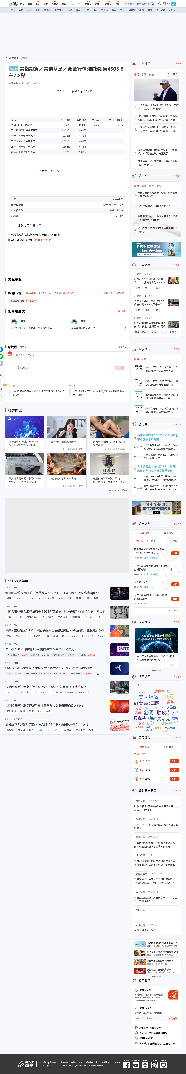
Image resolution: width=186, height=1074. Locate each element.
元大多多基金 (141, 582)
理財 (122, 10)
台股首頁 (108, 292)
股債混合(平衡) (151, 574)
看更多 (121, 311)
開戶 (175, 570)
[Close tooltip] (24, 395)
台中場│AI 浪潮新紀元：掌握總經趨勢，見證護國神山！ (162, 368)
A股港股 (12, 58)
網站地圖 (106, 1062)
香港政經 (24, 58)
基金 (63, 4)
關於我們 (43, 1062)
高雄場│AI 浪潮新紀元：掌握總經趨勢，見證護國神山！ (162, 410)
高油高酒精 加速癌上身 (63, 478)
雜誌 (150, 10)
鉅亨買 (98, 4)
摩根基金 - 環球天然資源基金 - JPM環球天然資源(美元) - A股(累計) (151, 551)
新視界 (132, 10)
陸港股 (54, 4)
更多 (175, 74)
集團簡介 (54, 1062)
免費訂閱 (172, 1018)
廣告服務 (64, 1062)
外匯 (71, 4)
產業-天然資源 (150, 557)
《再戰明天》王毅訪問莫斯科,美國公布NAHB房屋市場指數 (98, 392)
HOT (147, 367)
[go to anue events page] (159, 3)
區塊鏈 (104, 10)
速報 (70, 10)
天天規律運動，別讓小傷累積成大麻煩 (109, 443)
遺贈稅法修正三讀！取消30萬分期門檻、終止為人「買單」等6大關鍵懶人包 (108, 480)
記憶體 (146, 761)
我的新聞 (160, 10)
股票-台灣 (148, 587)
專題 (141, 10)
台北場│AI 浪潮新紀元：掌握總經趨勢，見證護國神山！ (162, 382)
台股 (38, 4)
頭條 (12, 10)
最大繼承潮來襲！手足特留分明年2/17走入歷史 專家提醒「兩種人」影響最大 (25, 480)
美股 (46, 4)
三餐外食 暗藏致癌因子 (63, 441)
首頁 (22, 4)
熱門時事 (59, 10)
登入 (168, 3)
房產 (114, 10)
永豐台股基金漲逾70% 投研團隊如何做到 (35, 234)
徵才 (97, 1062)
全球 (79, 4)
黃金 (39, 171)
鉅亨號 (108, 4)
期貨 (95, 10)
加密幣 (88, 4)
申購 (175, 553)
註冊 (173, 3)
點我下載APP (43, 240)
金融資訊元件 (76, 1062)
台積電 (146, 770)
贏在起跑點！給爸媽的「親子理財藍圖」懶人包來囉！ (50, 292)
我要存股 (120, 292)
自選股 (172, 10)
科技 (38, 10)
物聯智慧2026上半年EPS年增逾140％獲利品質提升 (24, 443)
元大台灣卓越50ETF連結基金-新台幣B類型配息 (152, 596)
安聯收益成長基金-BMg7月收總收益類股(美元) (151, 567)
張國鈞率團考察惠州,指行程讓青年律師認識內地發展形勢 (38, 392)
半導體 (146, 779)
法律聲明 (116, 1062)
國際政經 (149, 274)
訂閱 (117, 4)
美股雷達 (149, 296)
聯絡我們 (89, 1062)
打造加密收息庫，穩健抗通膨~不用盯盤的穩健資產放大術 (162, 396)
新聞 (30, 4)
